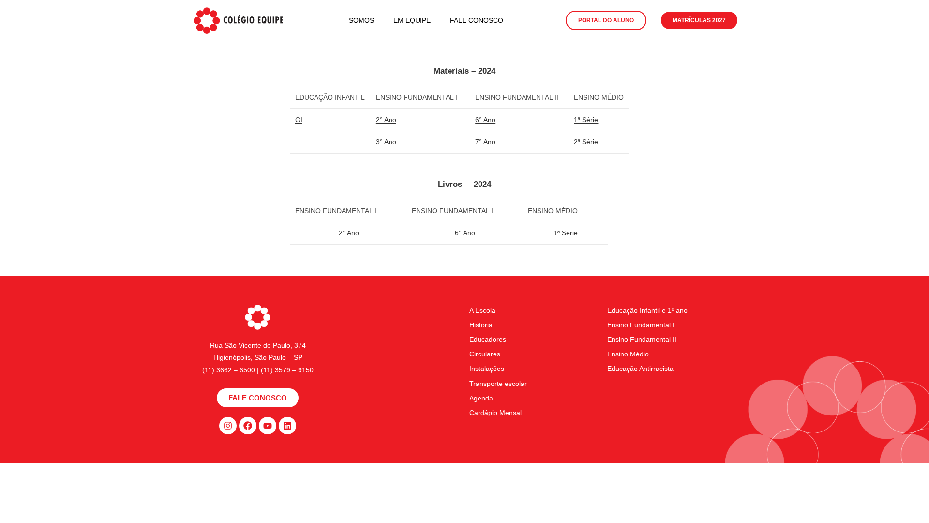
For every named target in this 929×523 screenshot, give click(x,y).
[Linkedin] (287, 425)
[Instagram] (228, 425)
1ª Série (586, 119)
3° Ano (386, 142)
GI (298, 119)
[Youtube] (267, 425)
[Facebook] (247, 425)
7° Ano (485, 142)
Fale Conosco (476, 20)
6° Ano (485, 119)
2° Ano (386, 119)
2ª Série (586, 142)
